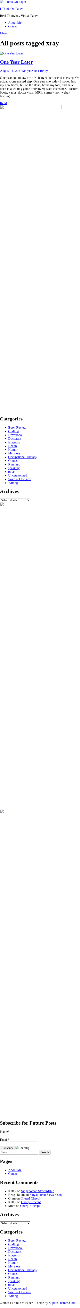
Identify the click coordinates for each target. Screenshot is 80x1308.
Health (33, 70)
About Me (15, 22)
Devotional (15, 435)
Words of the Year (19, 479)
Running (13, 464)
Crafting (13, 431)
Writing (13, 483)
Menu (4, 33)
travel (11, 471)
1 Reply (43, 70)
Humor (12, 449)
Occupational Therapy (22, 457)
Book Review (17, 427)
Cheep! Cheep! (30, 1198)
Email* (4, 1139)
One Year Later (16, 62)
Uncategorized (17, 475)
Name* (4, 1131)
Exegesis (14, 442)
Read (3, 103)
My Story (14, 453)
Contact (13, 26)
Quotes (12, 460)
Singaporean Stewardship (37, 1191)
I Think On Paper (11, 8)
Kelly (25, 70)
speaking (14, 468)
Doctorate (14, 438)
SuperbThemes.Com (62, 1303)
